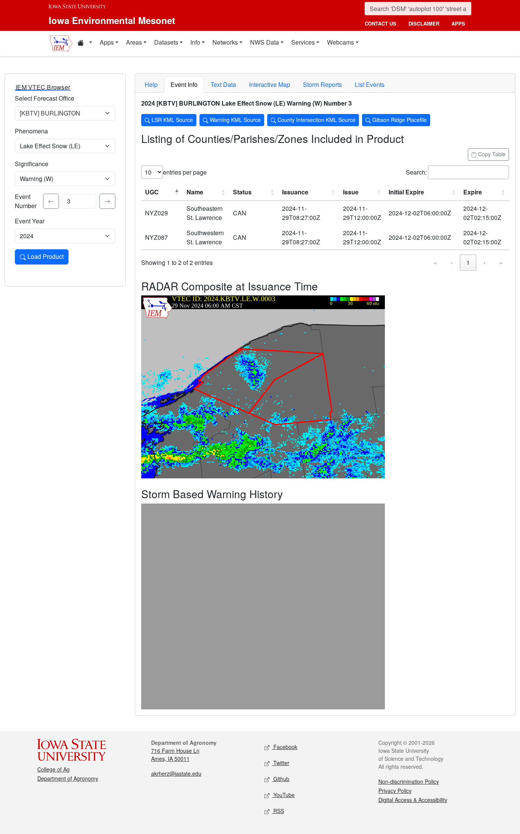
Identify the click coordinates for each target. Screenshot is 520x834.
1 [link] (468, 262)
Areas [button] (134, 42)
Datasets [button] (166, 42)
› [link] (484, 262)
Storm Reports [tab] (322, 84)
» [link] (500, 262)
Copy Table (491, 154)
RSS (278, 811)
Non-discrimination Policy (408, 781)
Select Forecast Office (44, 98)
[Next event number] (107, 201)
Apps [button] (107, 42)
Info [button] (195, 42)
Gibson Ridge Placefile (399, 119)
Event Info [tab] (184, 84)
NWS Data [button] (264, 42)
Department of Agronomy (67, 778)
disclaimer (423, 23)
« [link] (435, 262)
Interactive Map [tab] (269, 84)
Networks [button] (225, 42)
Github (280, 779)
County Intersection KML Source (316, 119)
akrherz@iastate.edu (176, 773)
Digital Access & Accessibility (412, 800)
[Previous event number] (51, 201)
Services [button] (303, 42)
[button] (84, 43)
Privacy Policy (395, 790)
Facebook (284, 747)
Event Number (26, 201)
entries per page (185, 172)
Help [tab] (151, 84)
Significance (31, 163)
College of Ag (53, 769)
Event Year (30, 221)
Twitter (280, 763)
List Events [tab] (369, 84)
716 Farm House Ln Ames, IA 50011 (175, 754)
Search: (416, 172)
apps (458, 23)
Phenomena (31, 131)
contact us (380, 23)
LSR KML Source (171, 119)
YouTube (283, 795)
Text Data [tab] (223, 84)
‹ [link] (452, 262)
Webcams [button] (340, 42)
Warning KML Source (234, 119)
